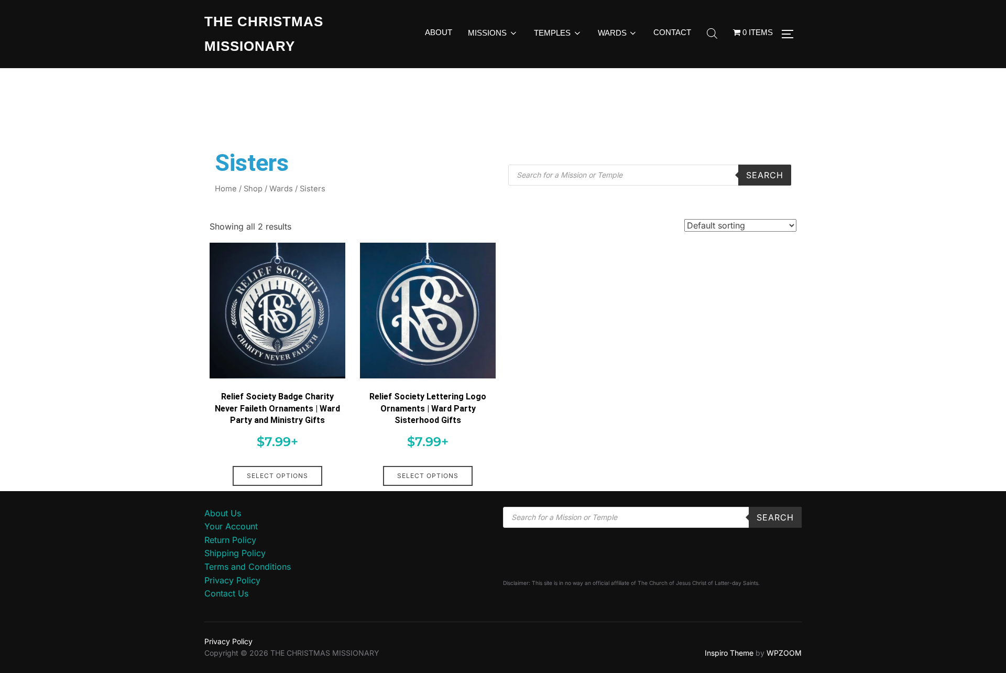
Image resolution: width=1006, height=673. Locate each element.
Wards (281, 188)
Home (226, 188)
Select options (277, 476)
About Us (222, 513)
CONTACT (672, 32)
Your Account (231, 526)
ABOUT (438, 32)
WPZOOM (784, 652)
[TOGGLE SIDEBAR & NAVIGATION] (791, 34)
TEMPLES (552, 32)
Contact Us (226, 593)
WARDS (612, 32)
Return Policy (230, 540)
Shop (253, 188)
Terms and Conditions (247, 566)
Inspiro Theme (729, 652)
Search (764, 175)
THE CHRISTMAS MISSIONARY (263, 34)
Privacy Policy (232, 580)
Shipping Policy (235, 553)
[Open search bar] (712, 34)
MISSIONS (487, 32)
